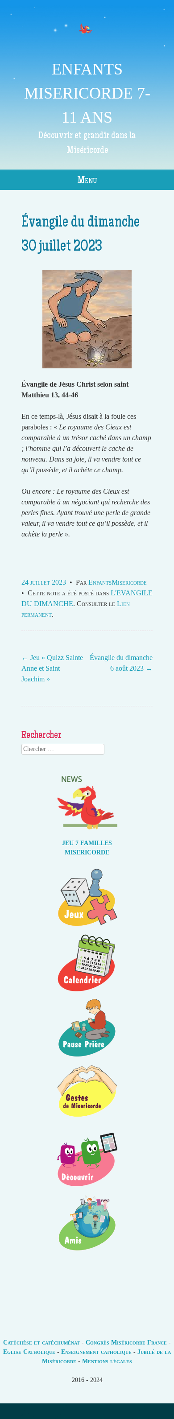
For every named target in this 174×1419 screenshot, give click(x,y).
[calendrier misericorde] (87, 992)
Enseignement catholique (96, 1352)
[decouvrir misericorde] (87, 1187)
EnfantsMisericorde (117, 582)
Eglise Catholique (29, 1352)
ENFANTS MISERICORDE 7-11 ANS (87, 93)
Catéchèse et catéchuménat (41, 1342)
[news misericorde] (87, 833)
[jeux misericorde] (87, 927)
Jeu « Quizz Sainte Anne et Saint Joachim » (52, 668)
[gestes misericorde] (87, 1122)
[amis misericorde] (87, 1252)
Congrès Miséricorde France (126, 1342)
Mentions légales (107, 1361)
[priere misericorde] (87, 1057)
